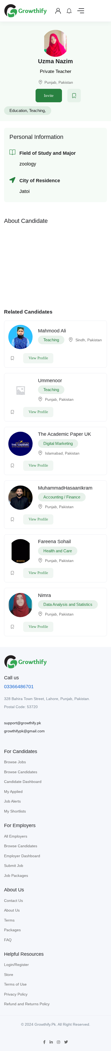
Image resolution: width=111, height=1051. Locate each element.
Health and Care (57, 551)
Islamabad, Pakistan (62, 453)
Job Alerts (12, 801)
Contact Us (13, 900)
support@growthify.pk (22, 723)
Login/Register (16, 964)
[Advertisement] (55, 265)
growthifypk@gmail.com (24, 731)
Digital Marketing (58, 443)
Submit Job (13, 865)
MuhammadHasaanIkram (65, 488)
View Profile (38, 358)
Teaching (37, 110)
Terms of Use (15, 984)
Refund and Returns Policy (27, 1004)
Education (18, 110)
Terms (9, 920)
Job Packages (16, 875)
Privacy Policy (15, 994)
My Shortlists (15, 811)
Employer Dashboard (22, 856)
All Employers (15, 836)
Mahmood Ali (52, 330)
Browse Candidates (20, 772)
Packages (12, 930)
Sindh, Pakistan (88, 340)
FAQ (8, 940)
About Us (12, 910)
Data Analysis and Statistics (67, 604)
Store (8, 974)
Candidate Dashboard (22, 781)
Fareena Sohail (54, 541)
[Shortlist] (74, 95)
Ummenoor (50, 380)
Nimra (44, 595)
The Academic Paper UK (64, 434)
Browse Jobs (15, 762)
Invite (49, 95)
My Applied (13, 791)
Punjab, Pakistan (58, 82)
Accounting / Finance (61, 497)
